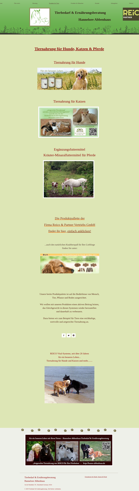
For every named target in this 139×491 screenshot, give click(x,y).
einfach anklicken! (79, 231)
